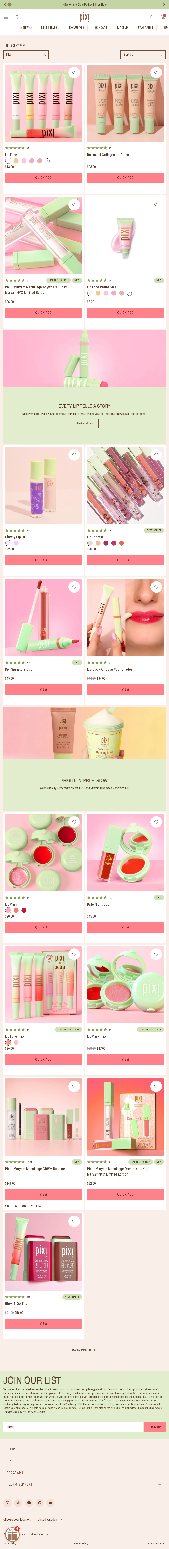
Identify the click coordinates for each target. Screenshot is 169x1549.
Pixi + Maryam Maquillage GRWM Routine (35, 1168)
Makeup (122, 27)
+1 (48, 161)
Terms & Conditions (156, 1543)
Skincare (100, 27)
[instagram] (7, 1503)
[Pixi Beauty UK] (84, 17)
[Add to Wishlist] (74, 72)
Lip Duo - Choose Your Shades (110, 669)
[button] (84, 1449)
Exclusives (76, 27)
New (26, 27)
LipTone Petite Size (101, 287)
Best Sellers (50, 27)
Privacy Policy (81, 1543)
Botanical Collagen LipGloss (108, 155)
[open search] (17, 17)
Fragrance (145, 27)
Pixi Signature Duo (18, 669)
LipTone (11, 155)
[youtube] (50, 1503)
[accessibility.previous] (5, 4)
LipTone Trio (14, 1036)
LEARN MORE (84, 423)
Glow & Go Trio (16, 1303)
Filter (9, 54)
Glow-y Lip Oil (15, 537)
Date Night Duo (98, 904)
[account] (151, 17)
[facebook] (29, 1503)
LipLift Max (95, 537)
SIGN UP (155, 1427)
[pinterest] (39, 1503)
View (43, 689)
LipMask (11, 904)
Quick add (43, 178)
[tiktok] (18, 1503)
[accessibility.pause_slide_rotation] (9, 4)
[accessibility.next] (164, 4)
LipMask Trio (96, 1036)
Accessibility (9, 1543)
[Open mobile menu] (5, 17)
